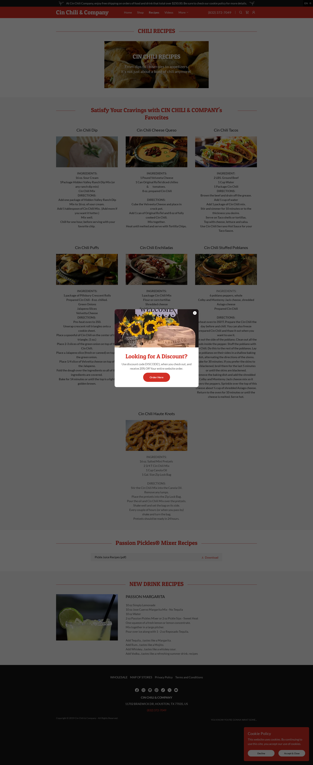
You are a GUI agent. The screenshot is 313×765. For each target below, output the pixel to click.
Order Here (157, 377)
